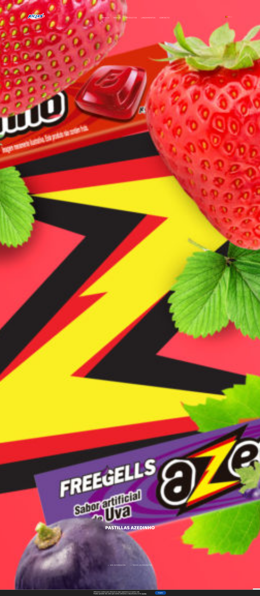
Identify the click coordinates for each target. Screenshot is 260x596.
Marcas (117, 18)
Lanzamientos (148, 18)
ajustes (144, 594)
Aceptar (160, 593)
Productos (131, 18)
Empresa (105, 18)
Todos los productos (142, 565)
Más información (118, 565)
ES (229, 17)
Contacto (164, 18)
